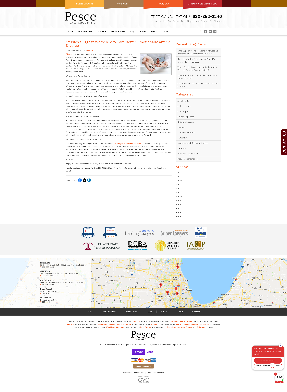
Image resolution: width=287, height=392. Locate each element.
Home (70, 31)
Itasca (178, 324)
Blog (132, 31)
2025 (179, 176)
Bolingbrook (126, 324)
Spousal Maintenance (187, 159)
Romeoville (204, 324)
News (154, 31)
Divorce (90, 50)
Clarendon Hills (176, 321)
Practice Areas (118, 31)
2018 (178, 204)
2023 (179, 184)
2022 (179, 188)
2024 (179, 180)
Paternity (181, 148)
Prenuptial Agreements (188, 153)
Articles (142, 31)
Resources (127, 373)
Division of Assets (185, 122)
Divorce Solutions (84, 4)
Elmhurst (155, 324)
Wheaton (136, 321)
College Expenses (185, 117)
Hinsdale (188, 321)
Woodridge (121, 327)
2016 (178, 212)
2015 (178, 216)
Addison (70, 324)
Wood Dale (110, 327)
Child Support (183, 111)
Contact (165, 31)
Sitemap (160, 373)
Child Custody (184, 106)
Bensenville (102, 324)
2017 (178, 208)
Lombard (186, 324)
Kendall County (173, 327)
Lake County (145, 327)
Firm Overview (85, 31)
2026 (179, 172)
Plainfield (194, 324)
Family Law (163, 4)
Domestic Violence (186, 132)
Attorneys (101, 31)
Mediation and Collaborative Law (192, 143)
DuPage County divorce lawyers (128, 144)
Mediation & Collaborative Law (202, 4)
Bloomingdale (114, 324)
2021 (178, 192)
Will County (202, 327)
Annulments (183, 101)
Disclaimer (151, 373)
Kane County (186, 327)
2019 (178, 200)
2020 (179, 196)
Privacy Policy (139, 373)
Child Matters (123, 4)
